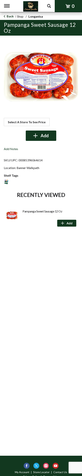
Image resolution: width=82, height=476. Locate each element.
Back (10, 16)
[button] (41, 136)
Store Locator (41, 472)
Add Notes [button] (11, 149)
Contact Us (60, 472)
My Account (22, 472)
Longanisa (35, 16)
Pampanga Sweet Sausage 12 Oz (42, 211)
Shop (20, 16)
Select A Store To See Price (27, 122)
